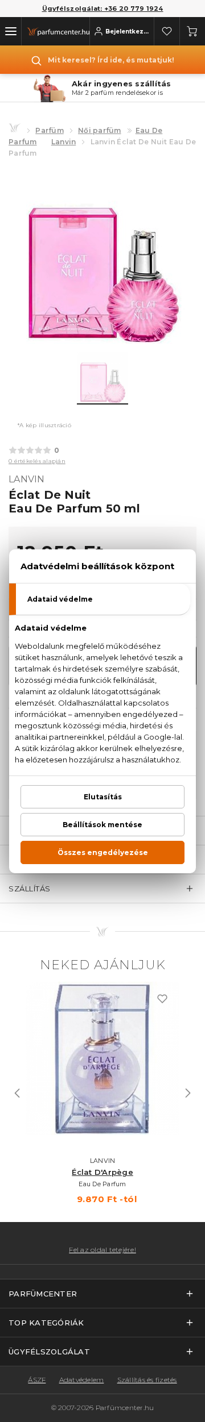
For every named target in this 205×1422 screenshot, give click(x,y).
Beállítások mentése (102, 824)
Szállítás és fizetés (147, 1379)
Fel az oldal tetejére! (102, 1249)
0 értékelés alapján (37, 461)
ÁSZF (37, 1379)
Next (188, 1093)
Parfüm (49, 130)
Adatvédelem (81, 1379)
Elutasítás (103, 797)
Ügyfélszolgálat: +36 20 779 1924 (102, 8)
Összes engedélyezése (103, 852)
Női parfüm (99, 130)
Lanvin (63, 141)
